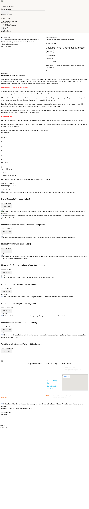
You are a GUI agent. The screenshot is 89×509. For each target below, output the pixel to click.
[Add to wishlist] (3, 419)
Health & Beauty (8, 25)
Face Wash (6, 28)
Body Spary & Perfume (10, 22)
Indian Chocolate (8, 31)
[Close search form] (2, 2)
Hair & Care (6, 18)
